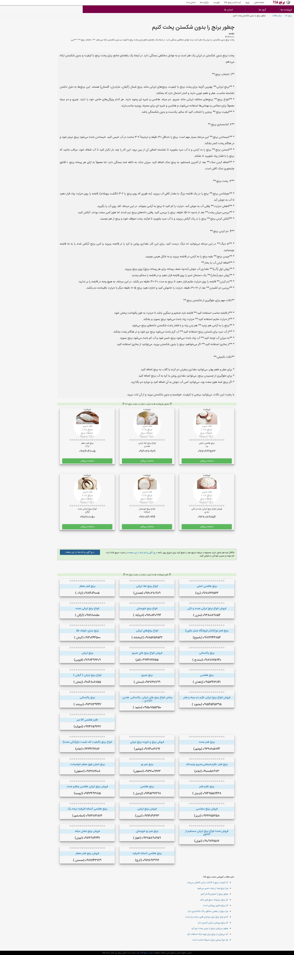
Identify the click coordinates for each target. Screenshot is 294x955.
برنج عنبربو (147, 675)
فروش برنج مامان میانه (87, 831)
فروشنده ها (286, 10)
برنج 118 (288, 16)
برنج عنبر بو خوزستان (147, 831)
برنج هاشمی (206, 675)
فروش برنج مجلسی (207, 809)
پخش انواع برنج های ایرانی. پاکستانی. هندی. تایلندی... (147, 699)
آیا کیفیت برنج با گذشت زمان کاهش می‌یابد (207, 882)
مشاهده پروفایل (207, 461)
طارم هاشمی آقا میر (87, 720)
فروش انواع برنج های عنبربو (147, 653)
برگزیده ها (204, 2)
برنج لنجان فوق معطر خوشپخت (87, 764)
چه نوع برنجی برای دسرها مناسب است (210, 940)
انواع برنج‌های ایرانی (147, 630)
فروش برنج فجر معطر (87, 853)
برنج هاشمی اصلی (207, 586)
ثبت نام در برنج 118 (232, 2)
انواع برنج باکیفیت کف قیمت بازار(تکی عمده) (87, 742)
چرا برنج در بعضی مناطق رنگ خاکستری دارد (208, 911)
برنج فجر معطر (87, 586)
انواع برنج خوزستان (147, 608)
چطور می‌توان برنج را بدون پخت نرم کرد (209, 928)
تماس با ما (190, 2)
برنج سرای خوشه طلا (87, 630)
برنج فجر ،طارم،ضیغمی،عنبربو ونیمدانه (207, 764)
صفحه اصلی (259, 2)
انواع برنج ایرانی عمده (87, 608)
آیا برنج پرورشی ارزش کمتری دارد (213, 923)
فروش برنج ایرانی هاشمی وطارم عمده (87, 786)
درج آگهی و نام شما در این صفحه (142, 553)
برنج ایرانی (87, 653)
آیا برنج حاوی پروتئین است (215, 905)
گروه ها (262, 10)
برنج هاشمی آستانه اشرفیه (147, 853)
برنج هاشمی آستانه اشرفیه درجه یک (87, 809)
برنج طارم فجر (206, 786)
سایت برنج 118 (146, 953)
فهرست (216, 2)
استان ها (228, 10)
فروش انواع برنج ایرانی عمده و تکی (206, 608)
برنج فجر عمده (207, 742)
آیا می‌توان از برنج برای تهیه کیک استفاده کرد (207, 934)
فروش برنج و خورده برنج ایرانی (147, 742)
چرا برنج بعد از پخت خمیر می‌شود (212, 888)
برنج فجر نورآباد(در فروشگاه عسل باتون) (206, 630)
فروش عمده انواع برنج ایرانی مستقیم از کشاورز (206, 833)
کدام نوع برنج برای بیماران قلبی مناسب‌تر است (206, 917)
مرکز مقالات (277, 16)
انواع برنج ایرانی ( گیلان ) (87, 675)
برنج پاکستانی (206, 653)
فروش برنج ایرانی (147, 809)
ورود (247, 2)
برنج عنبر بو (147, 764)
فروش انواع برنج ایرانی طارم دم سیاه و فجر (206, 697)
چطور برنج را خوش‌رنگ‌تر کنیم (214, 894)
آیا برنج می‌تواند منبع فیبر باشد (214, 900)
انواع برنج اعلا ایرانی (147, 586)
